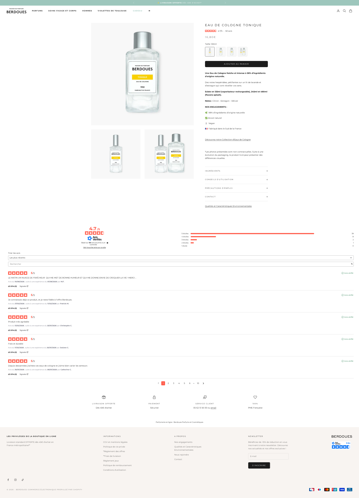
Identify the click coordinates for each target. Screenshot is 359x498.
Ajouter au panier (236, 64)
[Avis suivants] (203, 383)
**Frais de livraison (112, 456)
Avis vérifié (348, 273)
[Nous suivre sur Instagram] (15, 479)
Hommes (87, 11)
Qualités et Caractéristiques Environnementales (228, 206)
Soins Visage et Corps (62, 11)
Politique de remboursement (117, 465)
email (213, 407)
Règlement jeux (111, 460)
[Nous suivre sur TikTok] (22, 479)
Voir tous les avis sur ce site (94, 247)
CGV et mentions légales (115, 442)
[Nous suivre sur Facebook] (8, 479)
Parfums (37, 11)
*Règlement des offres (114, 451)
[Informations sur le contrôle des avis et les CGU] (107, 243)
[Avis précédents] (158, 383)
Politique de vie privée (114, 446)
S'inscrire (259, 465)
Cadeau (137, 11)
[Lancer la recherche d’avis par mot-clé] (352, 264)
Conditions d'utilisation (114, 470)
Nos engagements (183, 442)
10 (198, 383)
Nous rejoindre (181, 454)
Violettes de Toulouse (112, 11)
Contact (178, 459)
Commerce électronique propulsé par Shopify (55, 490)
